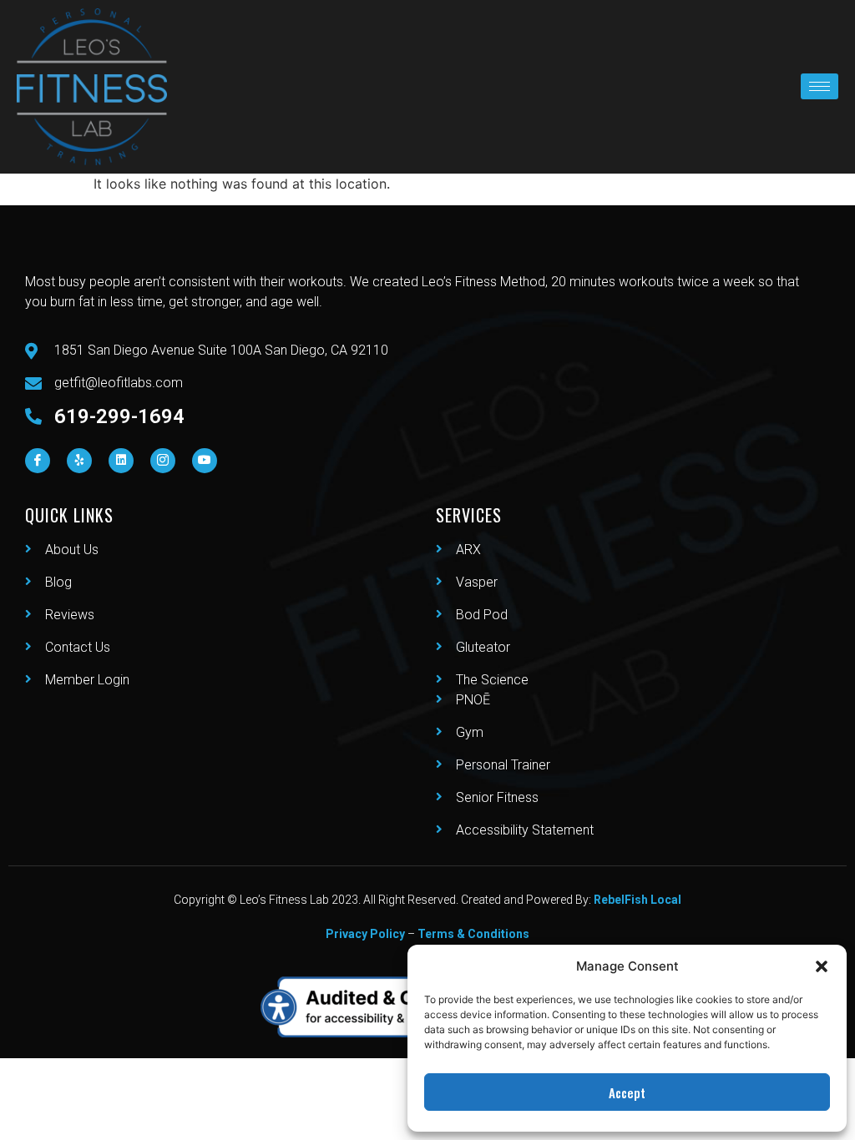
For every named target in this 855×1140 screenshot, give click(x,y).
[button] (821, 966)
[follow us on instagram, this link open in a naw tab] (162, 460)
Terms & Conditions (473, 934)
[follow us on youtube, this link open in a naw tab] (204, 460)
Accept (627, 1092)
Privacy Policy (365, 934)
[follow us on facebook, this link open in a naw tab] (37, 460)
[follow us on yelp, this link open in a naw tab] (79, 460)
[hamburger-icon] (819, 86)
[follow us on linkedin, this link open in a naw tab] (121, 460)
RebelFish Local (637, 899)
